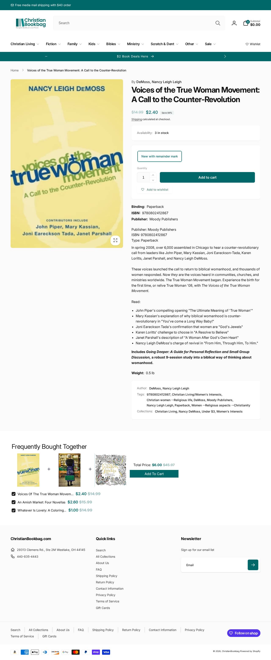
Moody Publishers (219, 400)
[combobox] (139, 23)
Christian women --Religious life (169, 400)
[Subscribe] (253, 565)
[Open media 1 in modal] (67, 163)
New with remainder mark (159, 156)
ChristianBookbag (230, 651)
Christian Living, (166, 411)
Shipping (136, 119)
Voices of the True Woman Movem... (45, 494)
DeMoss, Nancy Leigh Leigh (156, 82)
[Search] (218, 23)
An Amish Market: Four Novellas (41, 502)
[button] (251, 23)
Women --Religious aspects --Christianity (220, 405)
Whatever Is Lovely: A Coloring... (42, 510)
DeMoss (199, 400)
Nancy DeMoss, (190, 411)
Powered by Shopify (250, 651)
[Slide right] (224, 56)
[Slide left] (46, 56)
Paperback (182, 405)
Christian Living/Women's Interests (196, 394)
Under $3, (209, 411)
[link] (41, 5)
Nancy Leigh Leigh (160, 405)
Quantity (142, 168)
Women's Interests (229, 411)
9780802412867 (158, 394)
